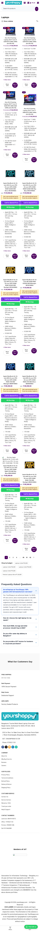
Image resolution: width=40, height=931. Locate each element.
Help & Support (5, 830)
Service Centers (6, 821)
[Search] (38, 3)
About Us (4, 777)
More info (7, 84)
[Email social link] (9, 768)
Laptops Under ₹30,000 (21, 563)
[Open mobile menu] (2, 3)
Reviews (3, 783)
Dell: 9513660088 (6, 849)
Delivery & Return (6, 805)
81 (27, 557)
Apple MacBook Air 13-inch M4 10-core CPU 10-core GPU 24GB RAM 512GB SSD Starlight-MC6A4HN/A (10, 283)
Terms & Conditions (7, 799)
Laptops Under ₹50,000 (25, 567)
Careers (3, 786)
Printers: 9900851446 (7, 846)
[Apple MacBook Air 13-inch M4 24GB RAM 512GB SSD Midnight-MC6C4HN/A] (29, 270)
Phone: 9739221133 (9, 763)
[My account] (25, 3)
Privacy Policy (5, 795)
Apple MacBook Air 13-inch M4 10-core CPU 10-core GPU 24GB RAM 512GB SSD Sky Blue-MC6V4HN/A (29, 186)
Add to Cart (15, 85)
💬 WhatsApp (10, 207)
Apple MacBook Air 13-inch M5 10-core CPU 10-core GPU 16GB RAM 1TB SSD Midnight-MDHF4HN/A (10, 380)
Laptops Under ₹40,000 (9, 567)
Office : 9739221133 (7, 843)
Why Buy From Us (6, 780)
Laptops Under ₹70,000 (9, 571)
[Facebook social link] (2, 768)
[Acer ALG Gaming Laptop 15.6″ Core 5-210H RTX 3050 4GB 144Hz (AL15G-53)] (10, 96)
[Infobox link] (6, 697)
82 (30, 557)
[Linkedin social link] (12, 768)
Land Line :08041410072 (8, 839)
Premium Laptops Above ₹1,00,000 (12, 574)
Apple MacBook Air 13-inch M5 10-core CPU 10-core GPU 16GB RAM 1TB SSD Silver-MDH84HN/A (29, 380)
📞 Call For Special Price (10, 202)
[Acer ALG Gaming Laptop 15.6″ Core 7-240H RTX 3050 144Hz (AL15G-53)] (29, 99)
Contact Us (4, 817)
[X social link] (6, 768)
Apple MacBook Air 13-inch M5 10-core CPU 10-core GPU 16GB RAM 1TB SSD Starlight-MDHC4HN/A (29, 478)
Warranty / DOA (6, 824)
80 (23, 557)
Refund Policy (5, 802)
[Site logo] (13, 3)
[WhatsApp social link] (16, 768)
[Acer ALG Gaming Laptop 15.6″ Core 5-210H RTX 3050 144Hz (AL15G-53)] (10, 31)
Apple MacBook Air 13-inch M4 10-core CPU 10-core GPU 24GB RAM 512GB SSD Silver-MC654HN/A (10, 186)
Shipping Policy (5, 808)
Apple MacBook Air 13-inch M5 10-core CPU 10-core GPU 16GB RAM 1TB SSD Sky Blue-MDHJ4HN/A (10, 469)
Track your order (6, 827)
